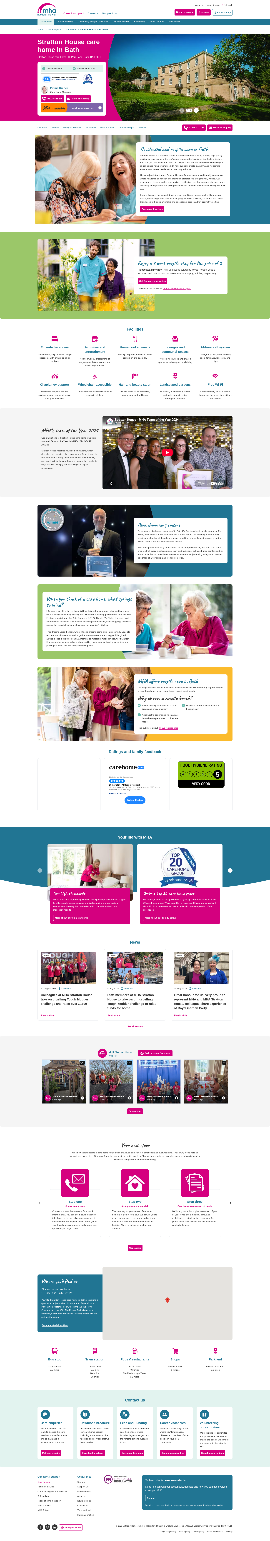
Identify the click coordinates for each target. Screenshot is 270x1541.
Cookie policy (198, 1532)
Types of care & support (49, 1501)
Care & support (73, 13)
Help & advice (44, 1505)
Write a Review (135, 800)
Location (142, 127)
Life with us (90, 127)
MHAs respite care (168, 728)
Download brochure (152, 209)
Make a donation (85, 1515)
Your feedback (84, 1510)
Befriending (139, 21)
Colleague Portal (72, 1527)
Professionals (84, 1491)
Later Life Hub (157, 21)
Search (228, 5)
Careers (93, 13)
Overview (42, 127)
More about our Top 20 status (160, 918)
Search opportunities (173, 1453)
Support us (109, 13)
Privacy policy (184, 1532)
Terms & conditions (215, 1532)
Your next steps (126, 127)
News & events (107, 127)
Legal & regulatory (168, 1532)
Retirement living (65, 21)
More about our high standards (71, 918)
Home (40, 29)
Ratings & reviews (72, 127)
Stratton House (60, 80)
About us (199, 5)
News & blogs (213, 5)
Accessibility (224, 12)
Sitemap (228, 1532)
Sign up (151, 1498)
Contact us (135, 1248)
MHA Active (174, 21)
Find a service (185, 12)
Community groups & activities (93, 21)
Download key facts (132, 1453)
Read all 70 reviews (118, 794)
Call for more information (152, 281)
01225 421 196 (55, 98)
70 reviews (71, 80)
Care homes (46, 21)
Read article (47, 1015)
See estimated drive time (55, 1325)
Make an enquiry (80, 98)
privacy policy (217, 1505)
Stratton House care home (94, 29)
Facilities (55, 127)
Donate (205, 12)
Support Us (82, 1486)
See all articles (135, 1026)
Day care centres (120, 21)
